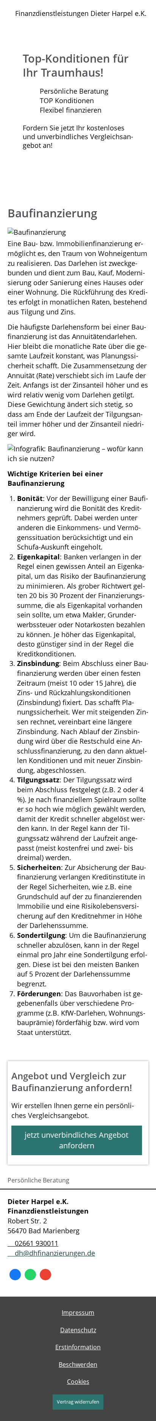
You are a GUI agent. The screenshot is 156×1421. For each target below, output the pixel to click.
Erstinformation (78, 1347)
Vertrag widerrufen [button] (78, 1401)
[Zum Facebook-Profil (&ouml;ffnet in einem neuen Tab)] (15, 1274)
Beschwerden (78, 1364)
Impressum (78, 1312)
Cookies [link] (78, 1381)
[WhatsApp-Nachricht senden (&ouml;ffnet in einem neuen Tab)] (30, 1274)
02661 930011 (36, 1243)
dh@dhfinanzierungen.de (55, 1253)
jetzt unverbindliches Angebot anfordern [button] (76, 1140)
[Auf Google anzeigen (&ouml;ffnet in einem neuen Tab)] (45, 1274)
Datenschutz (78, 1330)
